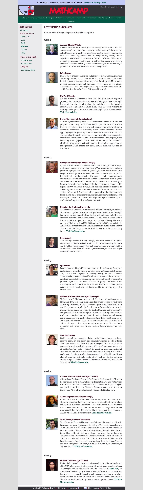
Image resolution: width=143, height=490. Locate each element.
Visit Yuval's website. (83, 446)
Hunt (23, 53)
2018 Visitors (26, 60)
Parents (118, 18)
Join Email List (113, 7)
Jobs (99, 18)
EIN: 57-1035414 (93, 488)
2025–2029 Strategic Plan (95, 2)
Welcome (24, 30)
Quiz (23, 40)
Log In (122, 7)
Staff (23, 43)
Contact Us (102, 7)
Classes (24, 50)
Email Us (53, 488)
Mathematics (60, 18)
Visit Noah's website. (75, 231)
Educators (71, 21)
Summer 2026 (80, 18)
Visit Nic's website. (68, 112)
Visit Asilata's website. (102, 413)
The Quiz (51, 18)
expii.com (113, 469)
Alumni (111, 18)
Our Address (72, 488)
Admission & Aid (41, 18)
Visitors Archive (28, 70)
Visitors (24, 46)
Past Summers (91, 18)
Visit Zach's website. (79, 362)
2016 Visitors (26, 64)
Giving (104, 18)
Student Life (70, 18)
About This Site (105, 488)
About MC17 (26, 37)
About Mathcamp (28, 18)
